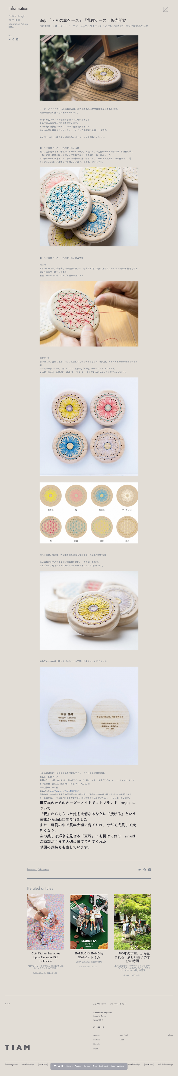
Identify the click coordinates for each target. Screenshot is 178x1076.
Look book (124, 1035)
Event (95, 1049)
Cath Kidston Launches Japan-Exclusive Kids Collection (46, 957)
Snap (122, 1040)
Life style (96, 1044)
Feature (96, 1035)
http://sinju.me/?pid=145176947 (64, 790)
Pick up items (43, 869)
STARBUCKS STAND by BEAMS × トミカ (88, 955)
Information (14, 23)
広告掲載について (99, 1004)
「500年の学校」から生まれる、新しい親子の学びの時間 (132, 957)
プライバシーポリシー (118, 1004)
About (170, 1035)
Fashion (96, 1040)
